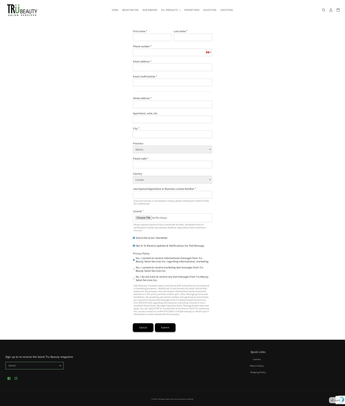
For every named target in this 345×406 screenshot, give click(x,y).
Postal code (140, 158)
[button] (170, 9)
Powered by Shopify (185, 399)
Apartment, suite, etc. (145, 113)
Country (137, 173)
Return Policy (257, 365)
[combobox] (172, 104)
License (137, 211)
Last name (180, 31)
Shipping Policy (258, 372)
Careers (257, 359)
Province (138, 143)
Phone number (141, 46)
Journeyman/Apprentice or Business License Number (163, 189)
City (135, 128)
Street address (141, 98)
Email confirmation (144, 76)
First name (139, 31)
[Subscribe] (59, 365)
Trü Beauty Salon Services (167, 399)
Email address (141, 61)
